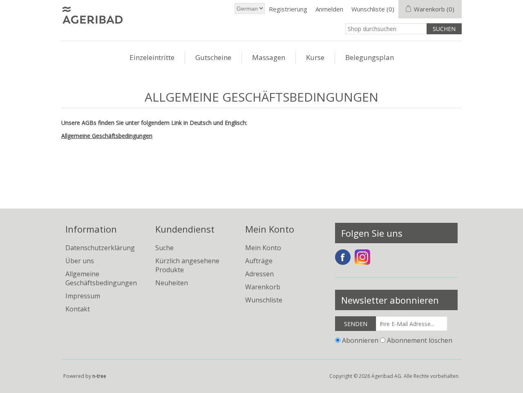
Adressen (259, 273)
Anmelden (329, 9)
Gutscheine (213, 57)
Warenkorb (262, 286)
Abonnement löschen (419, 340)
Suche (164, 247)
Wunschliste (263, 299)
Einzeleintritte (152, 57)
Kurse (315, 57)
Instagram (362, 257)
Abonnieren (360, 340)
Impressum (82, 295)
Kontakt (77, 308)
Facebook (343, 257)
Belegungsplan (369, 57)
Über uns (79, 260)
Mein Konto (263, 247)
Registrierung (288, 9)
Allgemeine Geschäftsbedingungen (106, 136)
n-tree (99, 376)
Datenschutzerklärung (100, 247)
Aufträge (259, 260)
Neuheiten (171, 282)
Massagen (268, 57)
